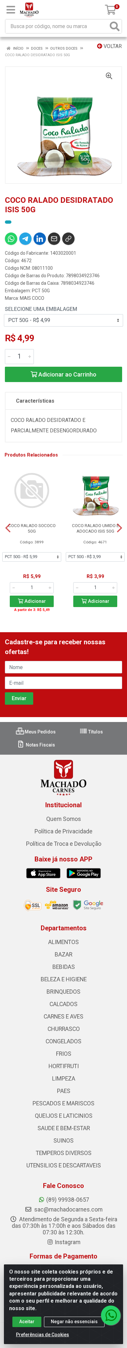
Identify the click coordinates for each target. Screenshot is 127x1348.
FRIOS (63, 1054)
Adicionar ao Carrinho (66, 374)
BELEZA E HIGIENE (64, 979)
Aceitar (27, 1321)
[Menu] (11, 10)
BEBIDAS (63, 967)
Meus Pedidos (40, 731)
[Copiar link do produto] (68, 239)
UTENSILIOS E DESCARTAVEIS (63, 1165)
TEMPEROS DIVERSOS (64, 1153)
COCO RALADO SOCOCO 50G (32, 528)
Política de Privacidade (63, 831)
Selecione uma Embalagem (41, 309)
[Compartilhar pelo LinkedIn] (40, 239)
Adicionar (34, 601)
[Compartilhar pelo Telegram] (25, 239)
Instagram (67, 1242)
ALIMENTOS (63, 942)
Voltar (112, 46)
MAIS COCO (32, 298)
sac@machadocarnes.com (68, 1209)
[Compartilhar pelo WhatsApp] (11, 239)
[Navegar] (8, 528)
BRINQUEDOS (63, 991)
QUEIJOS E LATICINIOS (63, 1116)
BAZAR (63, 954)
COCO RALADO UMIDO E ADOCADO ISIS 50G (95, 528)
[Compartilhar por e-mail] (54, 239)
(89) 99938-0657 (67, 1199)
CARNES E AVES (63, 1016)
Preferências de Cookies (42, 1334)
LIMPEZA (63, 1078)
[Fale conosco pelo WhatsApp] (110, 1315)
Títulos (95, 731)
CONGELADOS (63, 1041)
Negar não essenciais (74, 1321)
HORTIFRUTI (64, 1066)
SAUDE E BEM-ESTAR (63, 1128)
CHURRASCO (64, 1029)
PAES (63, 1091)
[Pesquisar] (114, 26)
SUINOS (63, 1140)
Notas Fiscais (40, 744)
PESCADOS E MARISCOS (63, 1103)
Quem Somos (63, 819)
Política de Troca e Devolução (63, 844)
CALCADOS (63, 1004)
